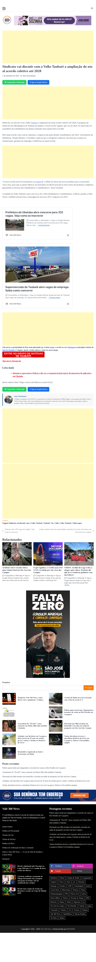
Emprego (53, 886)
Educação (81, 882)
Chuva (61, 882)
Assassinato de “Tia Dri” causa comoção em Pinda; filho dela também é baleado (32, 726)
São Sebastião (71, 906)
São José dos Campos (57, 906)
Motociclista (66, 890)
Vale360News (67, 914)
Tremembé (54, 910)
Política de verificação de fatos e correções (18, 848)
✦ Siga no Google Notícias (38, 82)
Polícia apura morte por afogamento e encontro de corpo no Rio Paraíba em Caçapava (79, 712)
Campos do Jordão (73, 878)
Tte (52, 523)
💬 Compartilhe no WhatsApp (14, 82)
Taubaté (34, 123)
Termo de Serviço (8, 839)
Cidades (5, 520)
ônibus (62, 918)
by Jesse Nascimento (28, 76)
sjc (84, 902)
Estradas (62, 886)
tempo (52, 347)
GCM (69, 886)
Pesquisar (6, 682)
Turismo (76, 910)
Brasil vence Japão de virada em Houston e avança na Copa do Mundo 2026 (31, 891)
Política (65, 898)
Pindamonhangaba (56, 894)
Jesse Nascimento (20, 396)
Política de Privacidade (10, 831)
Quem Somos (7, 827)
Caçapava (53, 882)
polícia (84, 894)
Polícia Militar (55, 898)
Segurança (77, 902)
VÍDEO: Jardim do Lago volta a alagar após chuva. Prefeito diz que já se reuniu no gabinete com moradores (78, 571)
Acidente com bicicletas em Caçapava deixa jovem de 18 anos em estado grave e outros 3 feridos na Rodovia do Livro (46, 781)
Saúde (69, 902)
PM (66, 894)
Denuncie (5, 859)
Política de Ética (8, 843)
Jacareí (88, 886)
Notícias (75, 890)
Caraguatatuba (86, 878)
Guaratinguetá (78, 886)
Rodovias (53, 902)
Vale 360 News (55, 914)
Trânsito (63, 910)
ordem (38, 182)
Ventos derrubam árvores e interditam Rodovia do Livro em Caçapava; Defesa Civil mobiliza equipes (39, 785)
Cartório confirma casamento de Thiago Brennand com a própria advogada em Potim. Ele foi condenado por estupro (30, 879)
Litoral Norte (54, 890)
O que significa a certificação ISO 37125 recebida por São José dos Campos (48, 570)
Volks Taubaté (65, 523)
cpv (74, 882)
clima (68, 882)
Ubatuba (85, 910)
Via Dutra (53, 918)
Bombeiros (54, 878)
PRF (87, 898)
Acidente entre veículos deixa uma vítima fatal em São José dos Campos (16, 570)
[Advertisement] (48, 46)
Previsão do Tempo (77, 898)
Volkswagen (77, 523)
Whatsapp (71, 347)
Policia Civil (74, 894)
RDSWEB (71, 929)
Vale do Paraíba (8, 350)
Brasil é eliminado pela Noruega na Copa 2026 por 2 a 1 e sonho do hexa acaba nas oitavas (31, 868)
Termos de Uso (8, 835)
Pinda (83, 890)
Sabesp (61, 902)
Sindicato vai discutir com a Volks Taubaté (25, 523)
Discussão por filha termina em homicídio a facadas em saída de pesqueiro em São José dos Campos (77, 726)
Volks (56, 523)
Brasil (62, 878)
